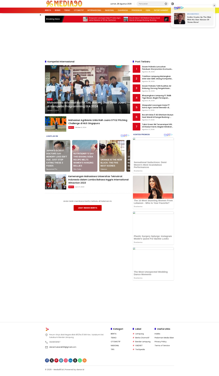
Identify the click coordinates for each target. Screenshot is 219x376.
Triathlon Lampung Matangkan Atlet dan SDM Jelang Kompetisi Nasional (156, 77)
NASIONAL (115, 345)
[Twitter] (52, 360)
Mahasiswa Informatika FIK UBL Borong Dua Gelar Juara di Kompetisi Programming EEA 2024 (86, 104)
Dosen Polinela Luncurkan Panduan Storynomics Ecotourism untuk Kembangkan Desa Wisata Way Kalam (157, 68)
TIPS (112, 349)
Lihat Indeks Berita (87, 208)
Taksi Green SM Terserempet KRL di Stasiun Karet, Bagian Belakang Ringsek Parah (157, 125)
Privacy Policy (161, 341)
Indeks (157, 333)
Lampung (139, 333)
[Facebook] (47, 360)
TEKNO (113, 337)
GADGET (139, 345)
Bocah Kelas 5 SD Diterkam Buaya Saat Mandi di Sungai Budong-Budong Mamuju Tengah (133, 19)
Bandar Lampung (142, 341)
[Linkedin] (70, 360)
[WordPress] (61, 360)
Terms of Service (162, 345)
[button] (165, 4)
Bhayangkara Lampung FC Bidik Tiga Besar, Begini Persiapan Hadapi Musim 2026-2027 (156, 96)
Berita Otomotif (142, 337)
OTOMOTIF (115, 341)
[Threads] (75, 360)
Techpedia (140, 349)
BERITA (50, 99)
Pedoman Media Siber (164, 337)
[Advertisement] (109, 41)
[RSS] (85, 360)
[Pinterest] (56, 360)
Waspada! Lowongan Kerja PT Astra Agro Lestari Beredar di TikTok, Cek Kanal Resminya (93, 19)
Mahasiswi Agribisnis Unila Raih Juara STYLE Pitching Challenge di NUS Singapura (97, 122)
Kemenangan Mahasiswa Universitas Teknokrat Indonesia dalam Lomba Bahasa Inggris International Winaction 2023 (98, 179)
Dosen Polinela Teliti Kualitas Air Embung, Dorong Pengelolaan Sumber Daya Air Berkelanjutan (156, 87)
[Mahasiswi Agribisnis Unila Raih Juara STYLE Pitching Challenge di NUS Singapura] (55, 124)
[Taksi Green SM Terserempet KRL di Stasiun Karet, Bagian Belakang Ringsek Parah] (154, 19)
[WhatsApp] (80, 360)
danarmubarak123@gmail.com (62, 347)
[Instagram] (66, 360)
